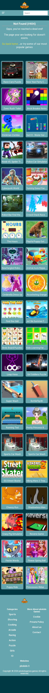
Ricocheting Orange (37, 294)
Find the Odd (12, 321)
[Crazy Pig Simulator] (12, 530)
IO (12, 656)
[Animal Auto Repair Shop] (36, 264)
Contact (37, 632)
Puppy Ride (12, 587)
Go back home (10, 43)
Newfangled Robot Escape (15, 268)
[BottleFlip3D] (36, 397)
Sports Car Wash (12, 454)
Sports (12, 614)
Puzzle (12, 645)
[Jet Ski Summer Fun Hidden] (36, 317)
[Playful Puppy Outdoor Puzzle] (36, 237)
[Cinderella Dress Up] (12, 291)
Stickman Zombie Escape (15, 135)
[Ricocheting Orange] (36, 291)
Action (12, 640)
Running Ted (12, 427)
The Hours (12, 241)
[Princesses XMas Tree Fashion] (36, 583)
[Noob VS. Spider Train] (12, 158)
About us (36, 627)
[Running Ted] (12, 424)
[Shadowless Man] (36, 503)
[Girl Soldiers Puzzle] (36, 370)
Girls (12, 650)
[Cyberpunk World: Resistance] (12, 184)
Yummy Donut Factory (37, 188)
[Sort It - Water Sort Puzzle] (36, 131)
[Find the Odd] (12, 317)
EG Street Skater (12, 480)
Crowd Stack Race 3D (37, 214)
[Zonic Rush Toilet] (12, 104)
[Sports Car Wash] (12, 450)
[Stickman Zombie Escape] (12, 131)
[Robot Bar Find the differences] (12, 211)
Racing (12, 635)
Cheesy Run (12, 507)
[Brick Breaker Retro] (36, 104)
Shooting (12, 619)
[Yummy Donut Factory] (36, 184)
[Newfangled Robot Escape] (12, 264)
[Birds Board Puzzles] (12, 344)
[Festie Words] (12, 556)
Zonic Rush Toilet (12, 108)
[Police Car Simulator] (36, 158)
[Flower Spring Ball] (36, 556)
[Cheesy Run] (12, 503)
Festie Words (12, 560)
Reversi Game (37, 534)
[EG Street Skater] (12, 477)
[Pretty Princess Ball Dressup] (36, 424)
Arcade (12, 630)
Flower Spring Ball (37, 560)
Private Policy (37, 622)
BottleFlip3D (37, 401)
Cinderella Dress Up (12, 294)
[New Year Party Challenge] (36, 78)
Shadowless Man (36, 507)
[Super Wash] (12, 397)
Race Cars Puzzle (12, 82)
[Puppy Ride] (12, 583)
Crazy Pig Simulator (12, 534)
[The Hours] (12, 237)
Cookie (36, 616)
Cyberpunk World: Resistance (17, 188)
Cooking (12, 624)
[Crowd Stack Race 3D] (36, 211)
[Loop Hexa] (12, 370)
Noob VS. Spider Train (13, 161)
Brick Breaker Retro (36, 108)
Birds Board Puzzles (12, 347)
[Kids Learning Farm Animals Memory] (36, 344)
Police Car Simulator (37, 161)
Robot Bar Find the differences (17, 214)
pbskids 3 (24, 666)
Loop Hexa (12, 374)
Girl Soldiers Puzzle (36, 374)
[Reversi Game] (36, 530)
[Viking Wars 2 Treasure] (36, 477)
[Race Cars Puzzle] (12, 78)
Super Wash (12, 401)
